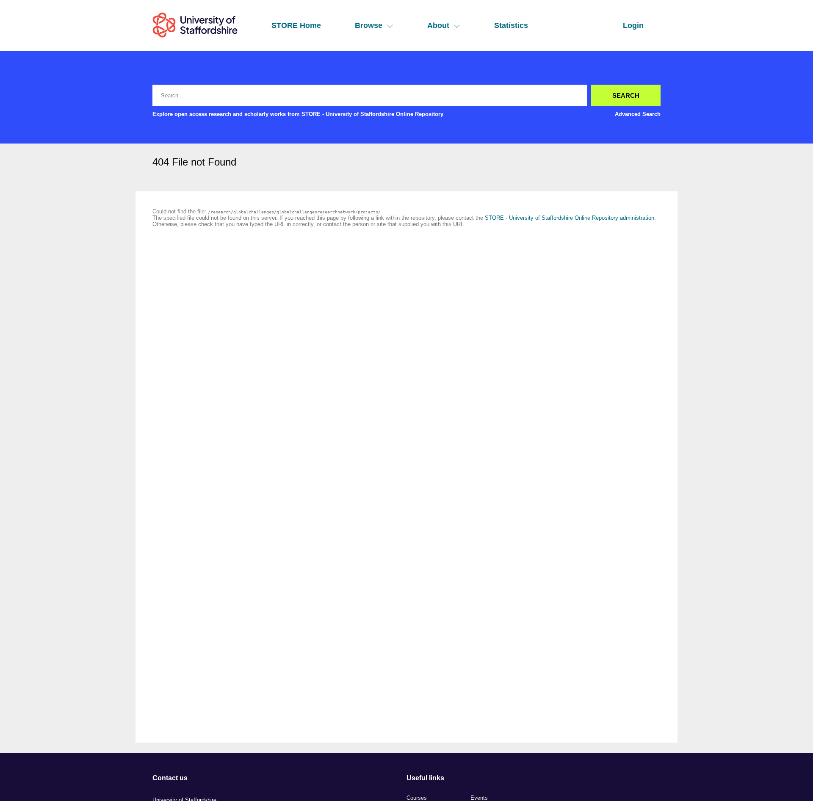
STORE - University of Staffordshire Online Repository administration (569, 218)
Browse (368, 25)
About (438, 25)
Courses (416, 798)
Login (633, 25)
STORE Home (296, 25)
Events (479, 798)
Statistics (511, 25)
